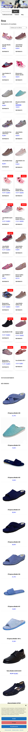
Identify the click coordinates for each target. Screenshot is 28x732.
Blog (22, 14)
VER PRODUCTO (5, 51)
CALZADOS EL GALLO (6, 5)
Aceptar (14, 718)
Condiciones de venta (7, 14)
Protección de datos (15, 730)
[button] (26, 705)
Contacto (17, 14)
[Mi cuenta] (22, 4)
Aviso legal (21, 730)
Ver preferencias (14, 726)
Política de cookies (8, 730)
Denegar (14, 722)
